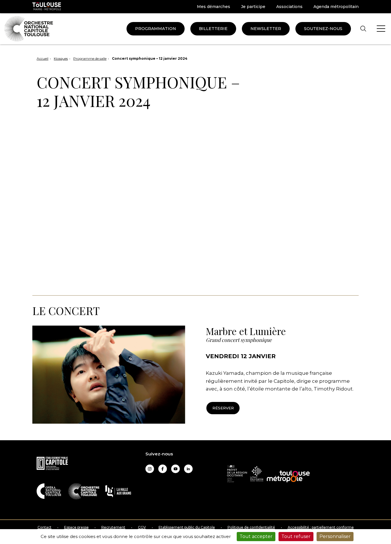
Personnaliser (335, 536)
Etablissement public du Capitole (187, 527)
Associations (289, 6)
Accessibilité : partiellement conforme (321, 527)
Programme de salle (89, 58)
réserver (223, 408)
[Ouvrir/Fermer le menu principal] (381, 28)
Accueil (42, 58)
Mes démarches (213, 6)
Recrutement (113, 527)
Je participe (253, 6)
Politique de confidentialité (251, 527)
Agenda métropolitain (336, 6)
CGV (142, 527)
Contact (44, 527)
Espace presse (76, 527)
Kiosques (61, 58)
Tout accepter (256, 536)
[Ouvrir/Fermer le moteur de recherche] (363, 28)
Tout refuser (296, 536)
